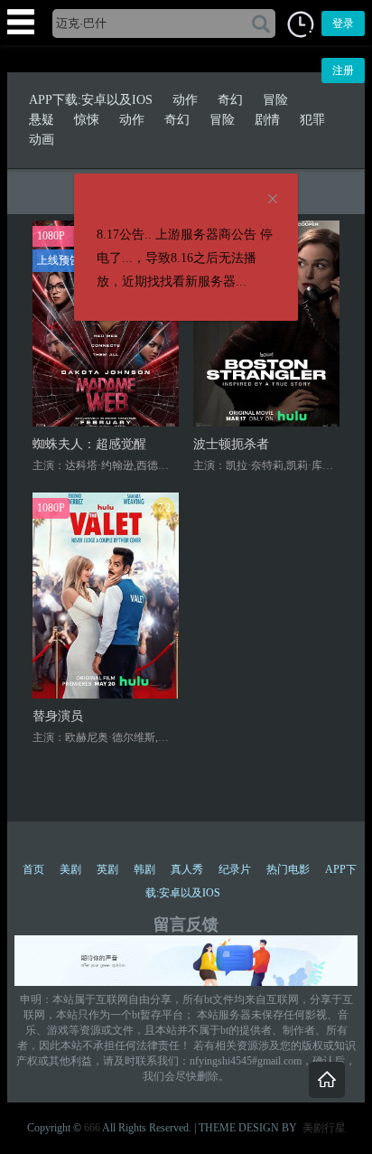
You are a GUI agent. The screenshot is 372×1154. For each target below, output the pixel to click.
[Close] (272, 200)
